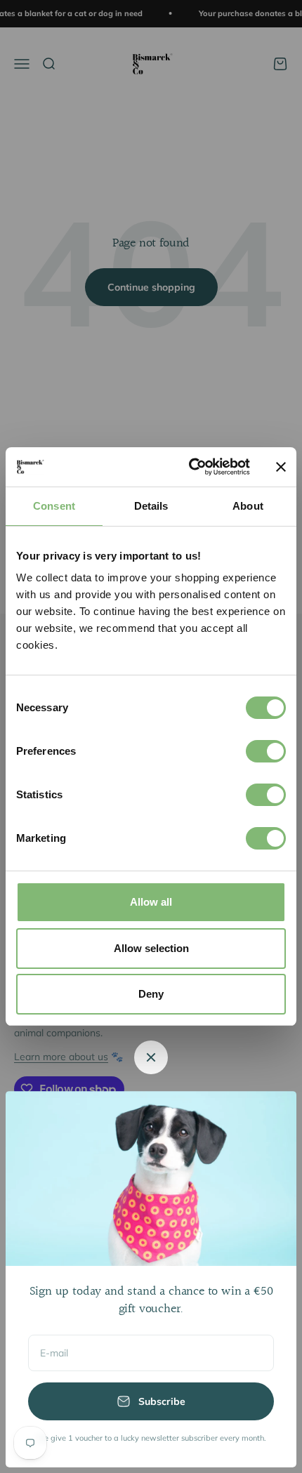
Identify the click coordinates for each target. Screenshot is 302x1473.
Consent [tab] (54, 506)
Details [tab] (151, 506)
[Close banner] (281, 467)
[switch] (266, 751)
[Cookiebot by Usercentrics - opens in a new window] (190, 467)
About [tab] (247, 506)
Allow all (151, 902)
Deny (151, 994)
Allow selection (151, 948)
